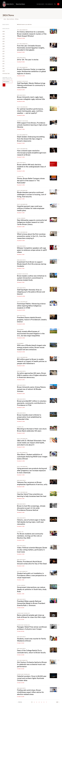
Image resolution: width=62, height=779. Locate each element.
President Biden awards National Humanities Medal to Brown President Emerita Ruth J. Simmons (31, 603)
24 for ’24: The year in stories (27, 59)
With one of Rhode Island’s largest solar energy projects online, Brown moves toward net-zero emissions (31, 347)
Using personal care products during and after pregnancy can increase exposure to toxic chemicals (32, 471)
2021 (3, 43)
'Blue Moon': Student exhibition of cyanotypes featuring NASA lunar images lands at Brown (32, 457)
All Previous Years (6, 73)
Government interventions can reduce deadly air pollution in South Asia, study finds (31, 589)
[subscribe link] (4, 85)
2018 (3, 51)
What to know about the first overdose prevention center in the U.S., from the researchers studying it (31, 236)
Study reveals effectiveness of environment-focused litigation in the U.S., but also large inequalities (31, 334)
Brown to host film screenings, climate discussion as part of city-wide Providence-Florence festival (31, 508)
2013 (3, 61)
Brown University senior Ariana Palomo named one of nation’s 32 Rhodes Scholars (31, 389)
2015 (3, 56)
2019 (3, 48)
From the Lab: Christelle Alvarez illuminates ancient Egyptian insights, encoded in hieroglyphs (31, 48)
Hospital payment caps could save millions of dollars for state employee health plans (30, 208)
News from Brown (20, 4)
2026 (4, 31)
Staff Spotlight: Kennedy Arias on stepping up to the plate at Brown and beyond (31, 292)
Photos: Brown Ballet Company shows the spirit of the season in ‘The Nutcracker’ (31, 181)
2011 (3, 66)
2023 (4, 38)
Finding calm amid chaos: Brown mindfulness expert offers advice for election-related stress (30, 692)
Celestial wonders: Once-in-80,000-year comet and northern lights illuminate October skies (31, 678)
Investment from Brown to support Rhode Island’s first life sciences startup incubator (31, 264)
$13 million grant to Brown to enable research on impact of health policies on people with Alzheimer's (32, 361)
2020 (4, 46)
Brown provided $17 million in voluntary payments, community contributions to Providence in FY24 (31, 403)
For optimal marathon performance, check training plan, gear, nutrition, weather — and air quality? (30, 111)
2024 (4, 36)
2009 (4, 71)
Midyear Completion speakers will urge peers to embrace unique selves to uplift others (32, 250)
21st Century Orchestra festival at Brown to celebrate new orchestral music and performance (32, 664)
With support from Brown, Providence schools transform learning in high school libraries (32, 125)
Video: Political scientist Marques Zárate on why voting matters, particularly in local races (32, 550)
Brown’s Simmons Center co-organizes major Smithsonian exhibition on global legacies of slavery (31, 71)
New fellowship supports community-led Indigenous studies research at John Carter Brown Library (32, 222)
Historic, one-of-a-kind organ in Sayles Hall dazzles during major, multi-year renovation (31, 522)
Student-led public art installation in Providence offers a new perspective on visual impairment (31, 575)
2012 (3, 63)
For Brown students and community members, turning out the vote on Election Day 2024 (30, 536)
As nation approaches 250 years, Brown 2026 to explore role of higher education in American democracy (32, 375)
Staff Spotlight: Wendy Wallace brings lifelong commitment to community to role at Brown (31, 85)
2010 (3, 68)
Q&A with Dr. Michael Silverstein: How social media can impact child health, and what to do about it (31, 443)
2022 (4, 41)
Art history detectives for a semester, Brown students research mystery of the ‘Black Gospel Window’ (31, 34)
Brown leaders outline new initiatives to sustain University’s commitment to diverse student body (31, 278)
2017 (3, 53)
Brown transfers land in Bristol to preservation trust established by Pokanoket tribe (29, 417)
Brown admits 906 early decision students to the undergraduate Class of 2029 (31, 167)
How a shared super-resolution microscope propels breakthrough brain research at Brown (31, 153)
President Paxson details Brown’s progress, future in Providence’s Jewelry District (32, 320)
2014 (3, 58)
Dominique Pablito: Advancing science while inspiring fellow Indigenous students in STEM (31, 306)
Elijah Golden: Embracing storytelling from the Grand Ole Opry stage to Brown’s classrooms (31, 139)
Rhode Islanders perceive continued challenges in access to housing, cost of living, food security (31, 194)
